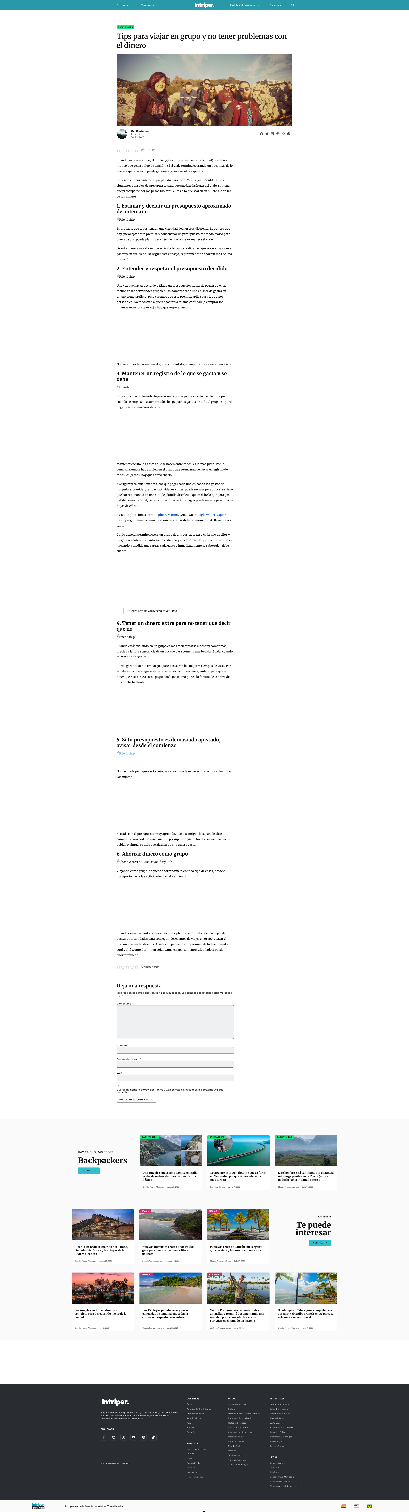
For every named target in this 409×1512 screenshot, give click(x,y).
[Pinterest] (143, 1437)
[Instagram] (114, 1437)
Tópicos (146, 5)
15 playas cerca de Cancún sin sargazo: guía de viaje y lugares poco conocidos (236, 1248)
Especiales (276, 5)
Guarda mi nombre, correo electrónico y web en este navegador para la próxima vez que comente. (170, 1090)
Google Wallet (205, 515)
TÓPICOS (192, 1443)
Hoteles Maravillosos (243, 5)
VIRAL (231, 1398)
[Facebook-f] (104, 1437)
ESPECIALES (277, 1398)
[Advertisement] (175, 336)
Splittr (161, 515)
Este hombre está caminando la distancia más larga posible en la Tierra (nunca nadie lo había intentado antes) (306, 1176)
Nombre (122, 1045)
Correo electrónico (129, 1059)
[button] (292, 5)
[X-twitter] (123, 1437)
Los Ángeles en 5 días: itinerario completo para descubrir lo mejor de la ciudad (101, 1313)
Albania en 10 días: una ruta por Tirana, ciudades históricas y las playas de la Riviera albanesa (101, 1250)
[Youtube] (133, 1437)
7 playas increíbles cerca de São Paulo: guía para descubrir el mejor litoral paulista (168, 1250)
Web (119, 1073)
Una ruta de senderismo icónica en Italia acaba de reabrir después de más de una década (170, 1176)
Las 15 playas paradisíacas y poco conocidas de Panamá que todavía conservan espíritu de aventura (165, 1313)
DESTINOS (193, 1398)
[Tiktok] (153, 1437)
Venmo (173, 515)
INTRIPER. (126, 1464)
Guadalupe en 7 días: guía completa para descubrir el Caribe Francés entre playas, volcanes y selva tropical (305, 1313)
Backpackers (125, 27)
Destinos (122, 5)
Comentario (125, 1003)
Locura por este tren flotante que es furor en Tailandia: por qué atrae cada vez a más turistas (238, 1176)
